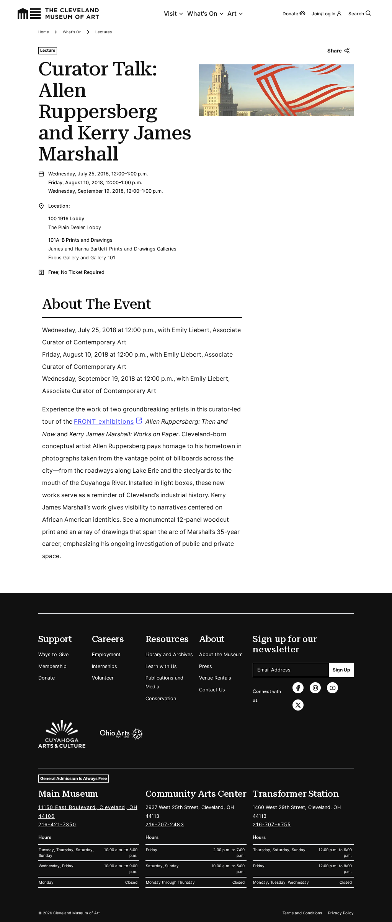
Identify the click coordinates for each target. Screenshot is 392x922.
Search (356, 13)
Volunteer (103, 678)
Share (334, 50)
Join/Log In (323, 13)
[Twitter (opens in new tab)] (298, 705)
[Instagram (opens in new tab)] (315, 687)
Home (43, 31)
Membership (52, 666)
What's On (202, 13)
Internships (104, 666)
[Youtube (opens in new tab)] (332, 687)
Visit (170, 13)
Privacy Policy (341, 913)
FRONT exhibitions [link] (104, 421)
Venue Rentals (215, 678)
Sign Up (341, 670)
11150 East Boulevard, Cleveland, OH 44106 (87, 811)
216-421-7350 (57, 824)
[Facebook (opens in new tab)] (298, 687)
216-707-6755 (272, 824)
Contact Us (212, 690)
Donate (46, 678)
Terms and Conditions (302, 913)
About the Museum (221, 654)
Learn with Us (161, 666)
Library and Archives (169, 654)
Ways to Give (53, 654)
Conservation (160, 698)
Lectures (103, 31)
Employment (106, 654)
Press (205, 666)
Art (232, 13)
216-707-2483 (164, 824)
